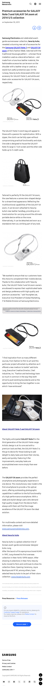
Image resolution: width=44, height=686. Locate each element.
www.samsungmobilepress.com (15, 529)
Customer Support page (11, 612)
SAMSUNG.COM (7, 670)
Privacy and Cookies (8, 663)
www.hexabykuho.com (20, 577)
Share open (39, 28)
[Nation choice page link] (35, 4)
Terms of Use (6, 660)
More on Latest (21, 624)
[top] (40, 683)
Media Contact (29, 614)
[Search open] (30, 4)
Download (34, 28)
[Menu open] (40, 4)
